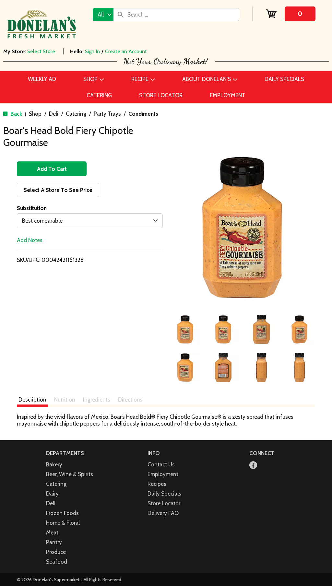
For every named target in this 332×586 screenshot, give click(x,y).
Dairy (52, 493)
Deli (53, 114)
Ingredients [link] (96, 399)
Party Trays (107, 114)
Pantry (54, 542)
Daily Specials (164, 493)
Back (15, 114)
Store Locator (164, 503)
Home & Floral (63, 523)
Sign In (92, 51)
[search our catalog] (120, 14)
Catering (76, 114)
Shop (35, 114)
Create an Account (126, 51)
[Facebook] (253, 465)
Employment (163, 474)
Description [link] (32, 399)
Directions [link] (130, 399)
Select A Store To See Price (58, 190)
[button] (185, 330)
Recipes (157, 484)
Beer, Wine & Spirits (69, 474)
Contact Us (161, 464)
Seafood (56, 561)
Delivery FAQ (163, 513)
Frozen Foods (62, 513)
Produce (56, 552)
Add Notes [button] (29, 240)
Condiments (143, 114)
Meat (52, 532)
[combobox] (103, 14)
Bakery (54, 464)
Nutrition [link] (64, 399)
